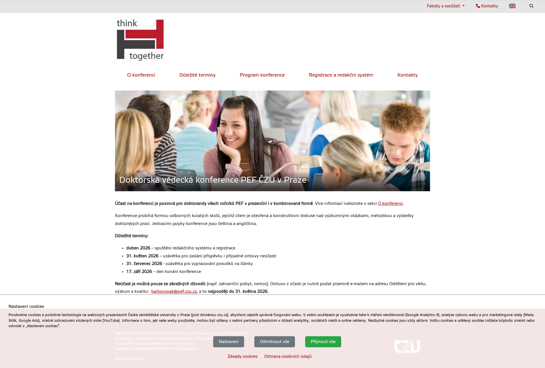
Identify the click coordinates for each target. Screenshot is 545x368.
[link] (140, 40)
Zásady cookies (242, 356)
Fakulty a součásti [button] (444, 6)
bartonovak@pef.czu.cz (174, 291)
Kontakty (489, 6)
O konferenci (390, 203)
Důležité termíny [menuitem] (197, 75)
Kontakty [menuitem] (407, 75)
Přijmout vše (323, 341)
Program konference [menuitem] (262, 75)
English (512, 6)
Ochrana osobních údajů (288, 356)
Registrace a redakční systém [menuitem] (341, 75)
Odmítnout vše (274, 341)
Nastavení (228, 341)
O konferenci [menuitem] (141, 75)
